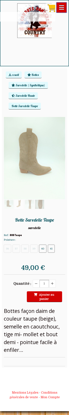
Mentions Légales (25, 392)
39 (33, 248)
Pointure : (10, 239)
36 (7, 248)
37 (16, 248)
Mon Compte (50, 397)
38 (25, 248)
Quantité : (22, 284)
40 (42, 248)
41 (51, 248)
